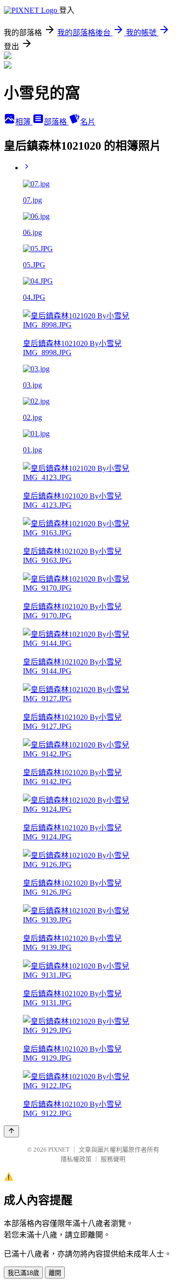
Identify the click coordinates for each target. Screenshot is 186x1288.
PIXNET (59, 1149)
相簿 (23, 122)
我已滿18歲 (23, 1273)
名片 (87, 122)
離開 (55, 1273)
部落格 (56, 122)
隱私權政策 (76, 1159)
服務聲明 (113, 1159)
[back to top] (11, 1131)
